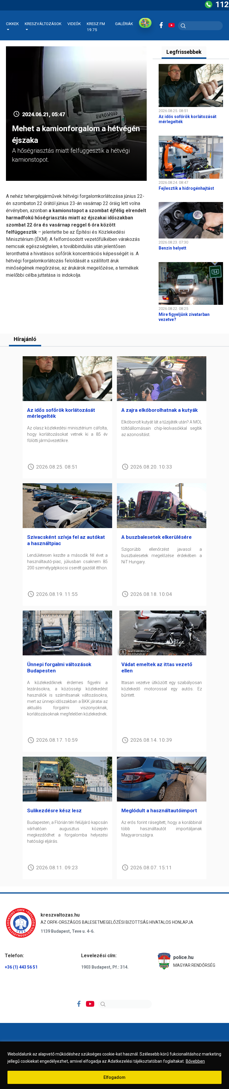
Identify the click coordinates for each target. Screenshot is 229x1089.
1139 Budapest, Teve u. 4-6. (68, 931)
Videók (74, 23)
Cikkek (12, 23)
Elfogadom (114, 1077)
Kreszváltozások (43, 23)
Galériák (124, 23)
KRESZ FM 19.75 (96, 26)
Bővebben (195, 1061)
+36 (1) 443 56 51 (21, 967)
